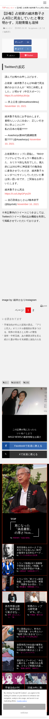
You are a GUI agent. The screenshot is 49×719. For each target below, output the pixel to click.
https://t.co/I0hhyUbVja (17, 95)
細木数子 (16, 383)
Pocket (30, 55)
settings (24, 713)
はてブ (20, 49)
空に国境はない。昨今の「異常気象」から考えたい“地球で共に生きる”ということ (30, 631)
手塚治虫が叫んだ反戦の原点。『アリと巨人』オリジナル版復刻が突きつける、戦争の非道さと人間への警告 (22, 328)
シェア (19, 42)
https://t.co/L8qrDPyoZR (18, 193)
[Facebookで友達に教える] (24, 443)
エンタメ (9, 28)
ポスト (12, 56)
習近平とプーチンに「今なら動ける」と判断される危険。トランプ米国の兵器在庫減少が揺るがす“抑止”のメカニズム (30, 663)
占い (6, 383)
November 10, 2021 (15, 106)
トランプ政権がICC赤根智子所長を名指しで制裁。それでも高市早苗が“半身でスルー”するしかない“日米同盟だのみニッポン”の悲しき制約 (30, 566)
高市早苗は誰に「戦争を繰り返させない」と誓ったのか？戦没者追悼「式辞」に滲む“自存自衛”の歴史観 (13, 609)
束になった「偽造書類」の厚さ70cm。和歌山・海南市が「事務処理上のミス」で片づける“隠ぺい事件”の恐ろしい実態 (24, 529)
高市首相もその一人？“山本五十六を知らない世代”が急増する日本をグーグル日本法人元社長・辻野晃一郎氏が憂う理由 (30, 550)
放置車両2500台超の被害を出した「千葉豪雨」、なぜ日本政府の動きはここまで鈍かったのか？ (30, 647)
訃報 (27, 383)
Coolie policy (22, 701)
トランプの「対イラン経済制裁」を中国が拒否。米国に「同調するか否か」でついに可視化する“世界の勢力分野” (30, 582)
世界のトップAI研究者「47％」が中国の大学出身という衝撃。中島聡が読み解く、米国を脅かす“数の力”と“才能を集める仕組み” (35, 609)
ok (24, 707)
